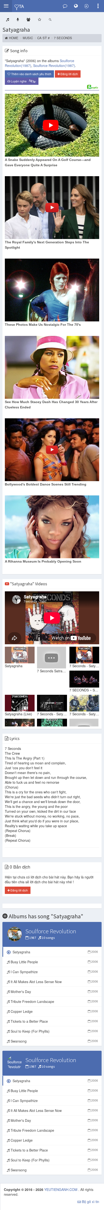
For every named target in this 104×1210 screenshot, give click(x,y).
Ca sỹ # (43, 38)
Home (13, 38)
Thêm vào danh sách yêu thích (30, 74)
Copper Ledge (54, 1011)
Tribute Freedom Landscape (54, 1001)
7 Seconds (63, 38)
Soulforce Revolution (54, 65)
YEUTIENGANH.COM (61, 1189)
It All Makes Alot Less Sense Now (54, 981)
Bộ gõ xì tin (90, 1201)
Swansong (54, 1041)
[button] (6, 6)
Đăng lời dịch (69, 74)
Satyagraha (16, 29)
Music (28, 38)
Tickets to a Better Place (54, 1021)
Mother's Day (54, 991)
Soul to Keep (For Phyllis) (54, 1031)
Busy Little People (54, 961)
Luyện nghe (23, 81)
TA (21, 6)
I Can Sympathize (54, 971)
